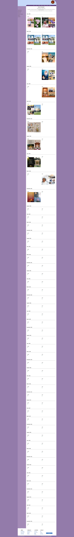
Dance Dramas (35, 533)
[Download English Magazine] (40, 29)
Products (50, 5)
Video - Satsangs (22, 532)
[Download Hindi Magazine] (54, 29)
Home (33, 5)
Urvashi (39, 5)
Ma (36, 5)
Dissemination (36, 532)
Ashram (42, 5)
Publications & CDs (29, 531)
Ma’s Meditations (22, 531)
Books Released (19, 11)
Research (44, 5)
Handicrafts (19, 16)
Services (35, 534)
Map (40, 531)
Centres (41, 532)
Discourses (35, 531)
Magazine (19, 15)
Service (47, 5)
